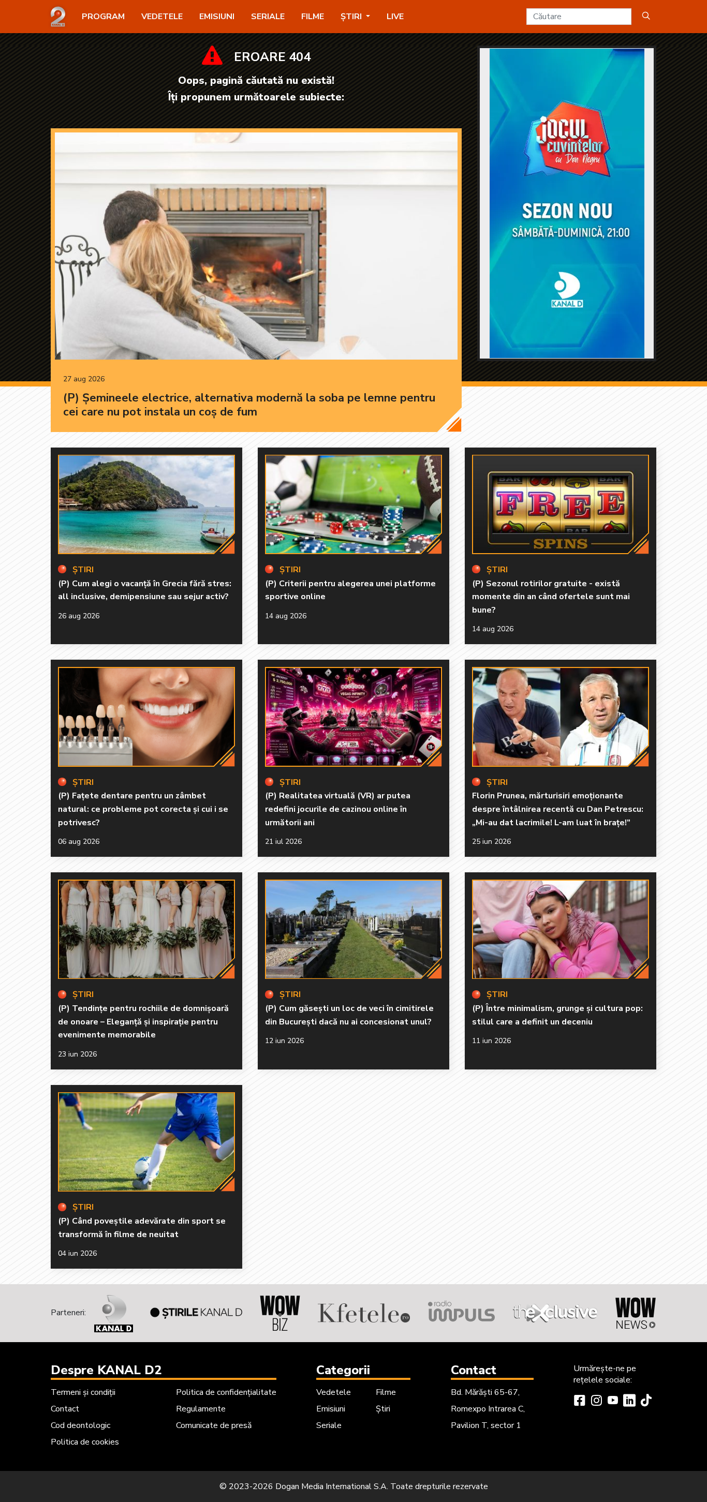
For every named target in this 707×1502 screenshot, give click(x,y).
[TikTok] (646, 1401)
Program (103, 16)
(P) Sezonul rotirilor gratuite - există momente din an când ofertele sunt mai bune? (551, 597)
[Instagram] (596, 1401)
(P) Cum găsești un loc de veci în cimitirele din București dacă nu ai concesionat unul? (349, 1015)
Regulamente (201, 1409)
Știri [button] (352, 16)
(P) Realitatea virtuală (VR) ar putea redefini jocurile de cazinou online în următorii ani (337, 809)
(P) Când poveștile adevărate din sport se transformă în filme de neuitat (142, 1227)
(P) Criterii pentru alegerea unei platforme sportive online (350, 590)
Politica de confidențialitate (226, 1392)
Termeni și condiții (83, 1392)
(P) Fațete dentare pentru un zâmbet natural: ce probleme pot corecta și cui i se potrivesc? (143, 809)
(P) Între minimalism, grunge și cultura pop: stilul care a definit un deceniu (557, 1015)
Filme (312, 16)
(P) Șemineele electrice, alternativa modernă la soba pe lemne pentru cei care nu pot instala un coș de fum (249, 405)
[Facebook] (579, 1401)
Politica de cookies (85, 1442)
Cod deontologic (80, 1425)
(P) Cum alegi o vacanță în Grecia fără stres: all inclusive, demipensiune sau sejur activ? (144, 590)
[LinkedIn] (629, 1401)
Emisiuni (216, 16)
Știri (383, 1409)
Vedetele (162, 16)
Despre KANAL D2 (106, 1370)
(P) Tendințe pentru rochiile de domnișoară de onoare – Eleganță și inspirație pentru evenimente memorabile (143, 1021)
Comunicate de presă (214, 1425)
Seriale (268, 16)
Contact (65, 1409)
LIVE (395, 16)
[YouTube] (613, 1401)
